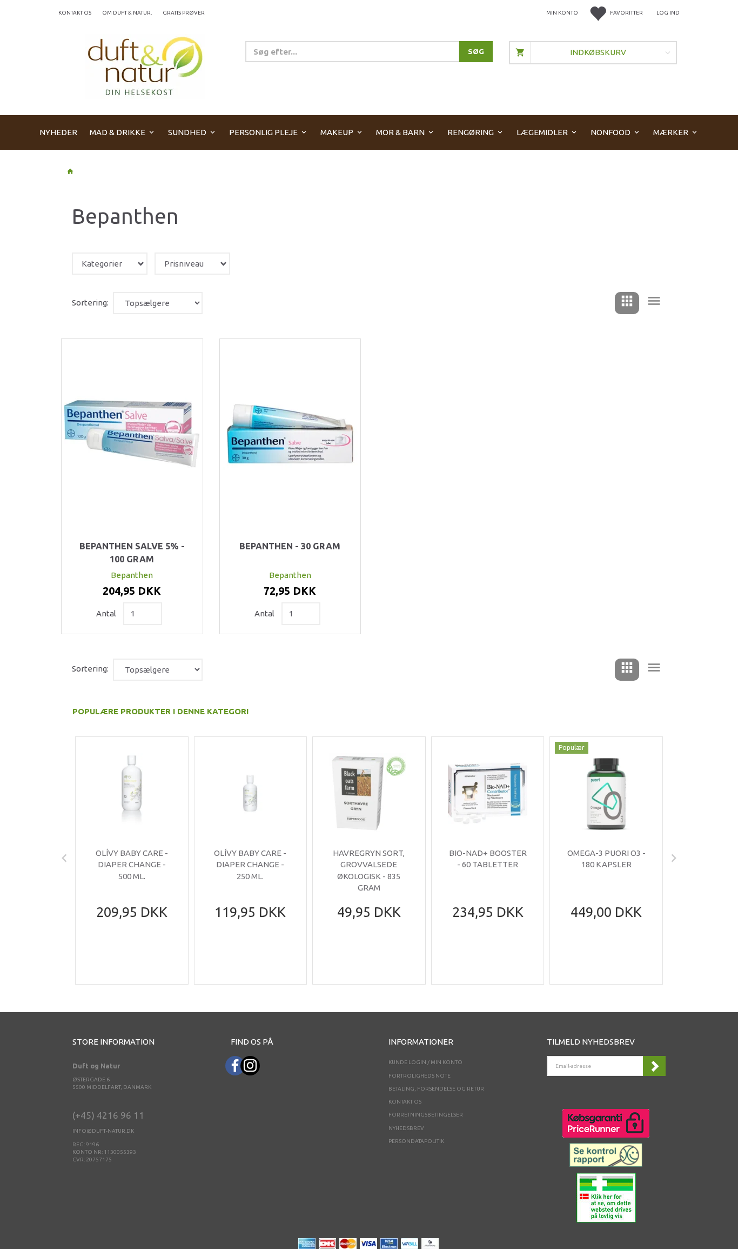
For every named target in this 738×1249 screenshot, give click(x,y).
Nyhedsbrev (406, 1128)
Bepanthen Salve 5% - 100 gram (132, 552)
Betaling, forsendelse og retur (436, 1089)
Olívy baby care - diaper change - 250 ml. (250, 864)
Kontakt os (74, 13)
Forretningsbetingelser (425, 1115)
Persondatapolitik (416, 1141)
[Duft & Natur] (145, 66)
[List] (654, 303)
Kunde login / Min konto (425, 1062)
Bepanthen (132, 575)
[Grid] (627, 303)
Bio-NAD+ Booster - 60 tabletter (488, 858)
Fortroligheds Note (419, 1076)
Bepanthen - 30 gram (289, 546)
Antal (107, 613)
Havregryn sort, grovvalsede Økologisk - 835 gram (369, 870)
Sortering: (90, 302)
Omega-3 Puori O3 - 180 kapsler (606, 858)
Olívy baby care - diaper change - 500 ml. (132, 864)
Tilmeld (654, 1066)
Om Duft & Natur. (127, 13)
